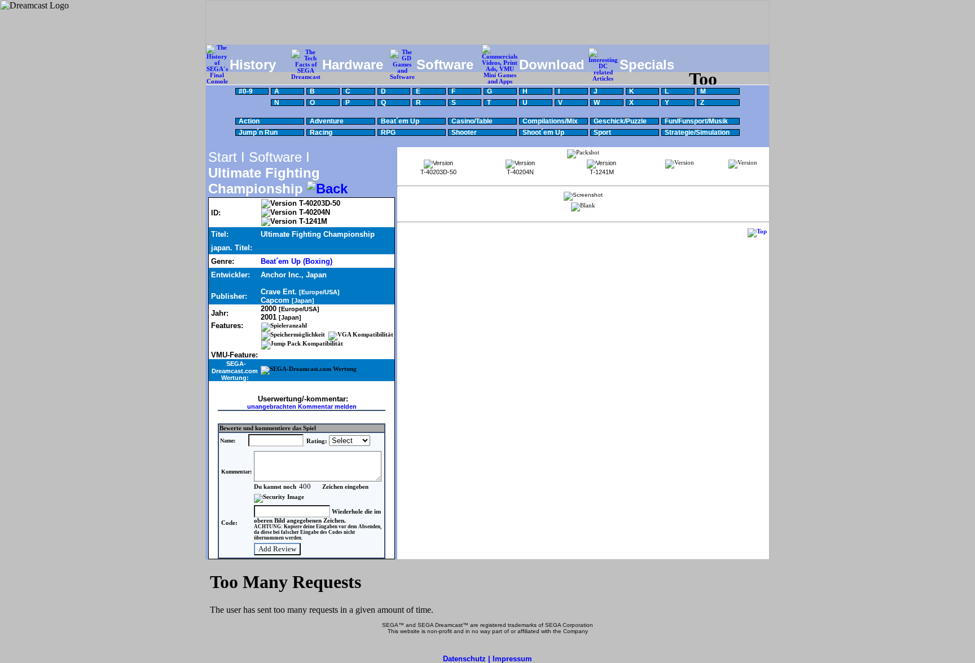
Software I (279, 157)
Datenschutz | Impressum (487, 659)
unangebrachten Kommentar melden (302, 406)
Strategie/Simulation (697, 132)
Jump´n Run (258, 132)
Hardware (352, 64)
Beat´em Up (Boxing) (296, 261)
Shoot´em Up (543, 132)
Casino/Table (472, 121)
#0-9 (246, 91)
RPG (388, 132)
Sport (602, 132)
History (253, 64)
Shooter (464, 132)
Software (444, 64)
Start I (226, 157)
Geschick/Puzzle (620, 121)
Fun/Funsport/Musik (696, 121)
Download (552, 64)
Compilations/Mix (550, 121)
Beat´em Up (400, 121)
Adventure (327, 121)
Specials (647, 64)
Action (249, 121)
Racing (321, 132)
